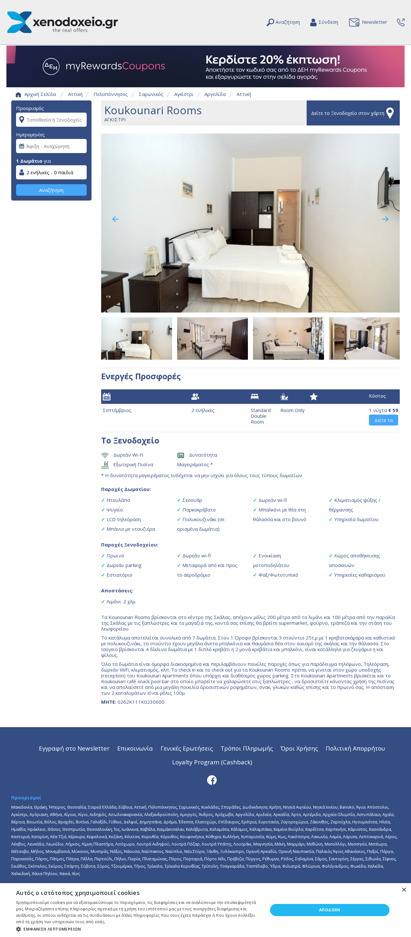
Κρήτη (275, 807)
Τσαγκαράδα (232, 866)
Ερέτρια (249, 822)
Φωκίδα (358, 866)
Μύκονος (80, 851)
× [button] (403, 890)
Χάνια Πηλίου (44, 873)
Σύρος (103, 866)
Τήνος (139, 866)
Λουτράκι (242, 844)
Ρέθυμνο (270, 859)
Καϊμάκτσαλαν (170, 829)
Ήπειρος (57, 807)
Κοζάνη (116, 836)
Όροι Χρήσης (299, 748)
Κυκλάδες (210, 807)
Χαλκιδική (20, 873)
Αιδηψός (98, 814)
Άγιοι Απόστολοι (372, 807)
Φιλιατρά (291, 866)
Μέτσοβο (20, 851)
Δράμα (170, 822)
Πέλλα (86, 859)
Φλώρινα (311, 866)
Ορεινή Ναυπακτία (296, 851)
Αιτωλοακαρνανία (125, 814)
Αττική (75, 94)
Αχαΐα (388, 814)
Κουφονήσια (192, 836)
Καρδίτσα (314, 829)
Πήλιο (120, 859)
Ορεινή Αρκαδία (261, 851)
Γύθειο (115, 822)
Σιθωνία (373, 859)
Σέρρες (356, 859)
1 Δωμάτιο (29, 161)
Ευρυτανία (268, 822)
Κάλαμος (239, 829)
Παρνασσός (22, 859)
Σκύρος (55, 866)
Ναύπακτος (152, 851)
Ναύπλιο (173, 851)
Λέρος (391, 836)
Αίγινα (70, 814)
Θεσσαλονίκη (99, 829)
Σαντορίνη (338, 859)
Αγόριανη (39, 814)
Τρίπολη (210, 866)
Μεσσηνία (357, 844)
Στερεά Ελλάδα (102, 807)
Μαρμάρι (296, 844)
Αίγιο (83, 814)
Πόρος (175, 859)
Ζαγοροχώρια (294, 822)
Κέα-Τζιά (58, 836)
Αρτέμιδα (312, 814)
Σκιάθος (18, 866)
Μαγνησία (263, 844)
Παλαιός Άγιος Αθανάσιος (340, 851)
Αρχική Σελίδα (40, 94)
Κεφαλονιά (97, 836)
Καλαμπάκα (260, 829)
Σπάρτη (71, 866)
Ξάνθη (212, 851)
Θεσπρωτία (73, 829)
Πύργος (253, 859)
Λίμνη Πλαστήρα (97, 844)
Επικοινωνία (135, 748)
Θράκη (40, 807)
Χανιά (64, 873)
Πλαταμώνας (154, 859)
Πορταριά (192, 859)
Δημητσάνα (150, 822)
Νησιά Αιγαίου (297, 807)
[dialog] (205, 910)
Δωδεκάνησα (254, 807)
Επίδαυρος (229, 822)
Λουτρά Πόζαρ (185, 844)
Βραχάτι (66, 822)
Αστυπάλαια (368, 814)
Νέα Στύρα (194, 851)
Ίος (117, 829)
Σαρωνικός (151, 94)
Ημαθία (18, 829)
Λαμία (335, 836)
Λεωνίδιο (55, 844)
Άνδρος (206, 814)
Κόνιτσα (132, 836)
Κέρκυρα (76, 836)
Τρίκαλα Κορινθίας (182, 866)
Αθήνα (56, 814)
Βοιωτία (34, 822)
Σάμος (321, 859)
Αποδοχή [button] (329, 910)
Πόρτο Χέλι (214, 859)
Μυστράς (99, 851)
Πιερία (134, 859)
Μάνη (280, 844)
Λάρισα (350, 836)
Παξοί (372, 851)
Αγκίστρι (184, 94)
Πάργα (386, 851)
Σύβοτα (88, 866)
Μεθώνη (315, 844)
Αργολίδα (215, 94)
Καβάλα (147, 829)
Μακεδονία (21, 807)
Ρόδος (287, 859)
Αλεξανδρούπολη (161, 814)
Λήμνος (73, 844)
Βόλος (50, 822)
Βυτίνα (82, 822)
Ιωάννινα (130, 829)
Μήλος (37, 851)
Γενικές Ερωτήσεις (187, 748)
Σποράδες (230, 807)
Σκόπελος (37, 866)
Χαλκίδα (375, 866)
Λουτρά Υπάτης (217, 844)
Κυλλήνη (231, 836)
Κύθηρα (213, 836)
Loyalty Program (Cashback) (212, 762)
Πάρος (41, 859)
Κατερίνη (39, 836)
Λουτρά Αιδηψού (153, 844)
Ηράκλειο (37, 829)
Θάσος (54, 829)
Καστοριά (20, 836)
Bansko (347, 807)
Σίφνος (389, 859)
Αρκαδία (281, 814)
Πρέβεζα (235, 859)
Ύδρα (275, 866)
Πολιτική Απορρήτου (355, 748)
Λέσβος (18, 844)
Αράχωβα (224, 814)
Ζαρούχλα (340, 822)
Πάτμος (57, 859)
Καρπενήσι (336, 829)
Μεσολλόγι (335, 844)
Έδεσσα (186, 822)
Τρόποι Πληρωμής (247, 748)
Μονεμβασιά (58, 851)
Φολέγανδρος (335, 866)
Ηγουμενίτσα (364, 822)
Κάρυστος (357, 829)
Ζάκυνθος (319, 822)
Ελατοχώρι (205, 822)
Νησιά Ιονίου (325, 807)
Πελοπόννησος (110, 94)
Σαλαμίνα (304, 859)
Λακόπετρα (298, 836)
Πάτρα (72, 859)
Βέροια (18, 822)
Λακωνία (319, 836)
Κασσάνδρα (380, 829)
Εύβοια (125, 807)
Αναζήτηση (51, 190)
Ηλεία (384, 822)
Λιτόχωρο (125, 844)
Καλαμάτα (219, 829)
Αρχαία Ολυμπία (339, 814)
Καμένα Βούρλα (288, 829)
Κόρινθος (169, 836)
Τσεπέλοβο (257, 866)
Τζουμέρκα (121, 866)
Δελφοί (130, 822)
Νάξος (116, 851)
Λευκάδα (35, 844)
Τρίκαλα (154, 866)
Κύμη (271, 836)
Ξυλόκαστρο (232, 851)
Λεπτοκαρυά (371, 836)
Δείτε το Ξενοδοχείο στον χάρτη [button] (347, 113)
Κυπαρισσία (252, 836)
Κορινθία (150, 836)
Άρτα (296, 814)
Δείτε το (383, 420)
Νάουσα (132, 851)
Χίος (76, 873)
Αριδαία (263, 814)
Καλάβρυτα (197, 829)
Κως (282, 836)
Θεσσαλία (76, 807)
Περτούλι (103, 859)
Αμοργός (188, 814)
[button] (138, 928)
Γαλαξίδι (99, 822)
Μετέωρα (378, 844)
